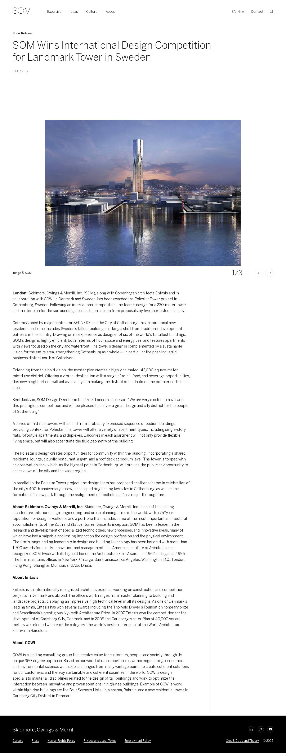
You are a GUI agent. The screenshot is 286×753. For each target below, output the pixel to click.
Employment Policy (138, 741)
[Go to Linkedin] (251, 729)
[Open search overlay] (271, 11)
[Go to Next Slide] (269, 273)
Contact (257, 12)
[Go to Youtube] (270, 729)
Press (35, 741)
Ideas (74, 12)
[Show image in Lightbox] (232, 128)
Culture (91, 12)
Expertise (54, 12)
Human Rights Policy (61, 741)
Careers (18, 741)
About (110, 12)
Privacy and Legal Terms (100, 741)
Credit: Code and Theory (242, 741)
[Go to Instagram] (261, 729)
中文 (241, 12)
